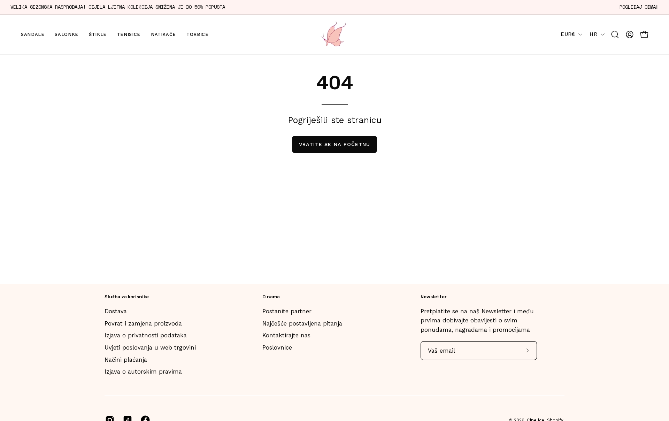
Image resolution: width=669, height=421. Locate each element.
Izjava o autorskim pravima (143, 371)
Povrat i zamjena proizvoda (143, 323)
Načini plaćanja (126, 359)
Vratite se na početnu (334, 144)
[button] (615, 34)
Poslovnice (277, 347)
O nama (271, 296)
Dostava (116, 311)
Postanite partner (287, 311)
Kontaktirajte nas (286, 335)
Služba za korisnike (127, 296)
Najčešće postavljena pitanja (302, 323)
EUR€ (568, 34)
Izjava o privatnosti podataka (146, 335)
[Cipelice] (334, 34)
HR (593, 34)
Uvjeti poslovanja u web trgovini (150, 347)
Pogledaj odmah (639, 7)
